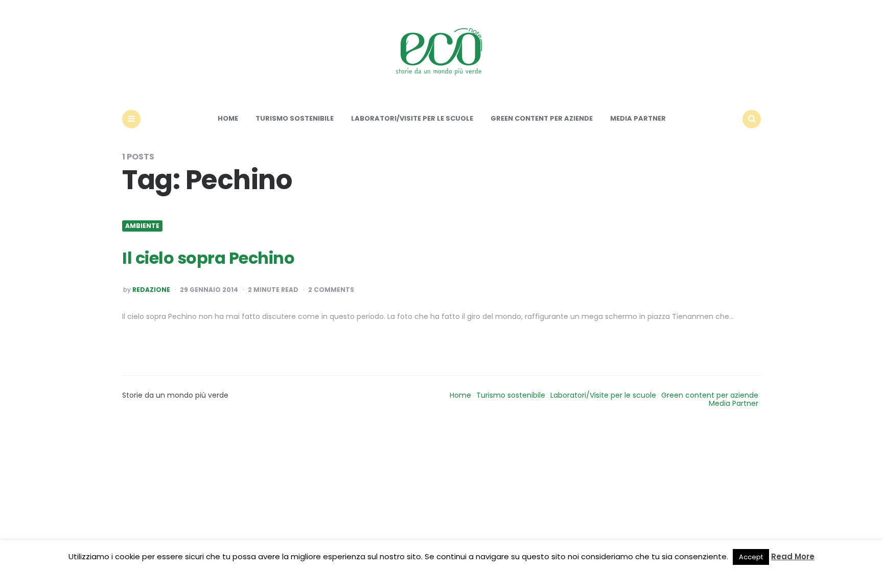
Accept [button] (751, 557)
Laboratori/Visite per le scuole (412, 118)
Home (228, 118)
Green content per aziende (542, 118)
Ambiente (142, 226)
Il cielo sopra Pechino (208, 257)
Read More (793, 556)
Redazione (151, 289)
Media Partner (638, 118)
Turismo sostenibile (294, 118)
